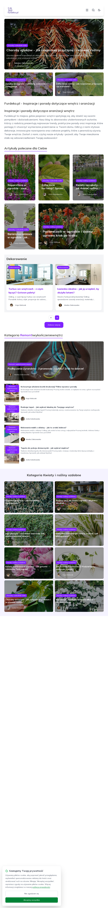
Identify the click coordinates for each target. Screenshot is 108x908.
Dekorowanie (14, 267)
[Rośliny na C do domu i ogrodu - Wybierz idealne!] (79, 497)
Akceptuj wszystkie (31, 900)
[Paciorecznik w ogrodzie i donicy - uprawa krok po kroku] (71, 226)
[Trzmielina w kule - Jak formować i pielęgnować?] (28, 497)
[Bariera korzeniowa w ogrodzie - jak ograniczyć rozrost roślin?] (19, 226)
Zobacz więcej (54, 325)
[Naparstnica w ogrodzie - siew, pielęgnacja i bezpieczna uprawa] (19, 177)
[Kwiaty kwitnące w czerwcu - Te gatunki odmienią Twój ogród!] (28, 563)
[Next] (57, 317)
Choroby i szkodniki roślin (17, 45)
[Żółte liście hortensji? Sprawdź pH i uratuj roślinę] (53, 177)
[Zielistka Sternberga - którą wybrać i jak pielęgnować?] (79, 530)
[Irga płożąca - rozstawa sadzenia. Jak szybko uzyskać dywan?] (28, 530)
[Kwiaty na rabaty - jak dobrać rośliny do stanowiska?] (88, 177)
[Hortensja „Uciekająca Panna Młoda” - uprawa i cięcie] (79, 596)
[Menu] (87, 10)
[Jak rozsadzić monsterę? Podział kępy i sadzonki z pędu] (79, 563)
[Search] (93, 10)
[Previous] (51, 317)
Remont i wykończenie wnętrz (20, 364)
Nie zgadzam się (31, 893)
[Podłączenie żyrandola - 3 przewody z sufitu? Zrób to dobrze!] (54, 361)
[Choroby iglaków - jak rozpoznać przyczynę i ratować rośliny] (54, 44)
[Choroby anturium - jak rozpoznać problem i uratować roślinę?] (28, 596)
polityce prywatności (41, 887)
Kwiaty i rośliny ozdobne (15, 80)
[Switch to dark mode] (99, 10)
